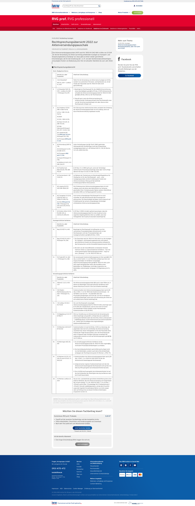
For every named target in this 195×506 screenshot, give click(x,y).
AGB (61, 489)
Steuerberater (94, 466)
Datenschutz (68, 489)
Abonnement (97, 24)
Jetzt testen (137, 13)
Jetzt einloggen (82, 444)
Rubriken (56, 24)
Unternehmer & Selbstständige (99, 474)
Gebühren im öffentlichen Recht (66, 29)
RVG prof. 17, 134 (62, 154)
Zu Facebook (129, 76)
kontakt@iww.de (57, 472)
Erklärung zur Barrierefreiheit (93, 489)
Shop (100, 12)
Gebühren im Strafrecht (85, 29)
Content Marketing (96, 484)
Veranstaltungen (86, 24)
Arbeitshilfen (65, 24)
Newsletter (80, 469)
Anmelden (139, 6)
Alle (54, 29)
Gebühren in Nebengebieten (118, 29)
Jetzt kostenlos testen (82, 428)
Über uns (79, 474)
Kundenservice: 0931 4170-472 (132, 1)
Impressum (55, 489)
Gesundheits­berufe (96, 471)
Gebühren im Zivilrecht (101, 29)
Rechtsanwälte (94, 468)
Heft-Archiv (75, 24)
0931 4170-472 (58, 468)
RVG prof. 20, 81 (65, 135)
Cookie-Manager (78, 489)
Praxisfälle (132, 29)
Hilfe (142, 1)
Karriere (79, 472)
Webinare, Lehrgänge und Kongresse (101, 481)
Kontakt (79, 467)
